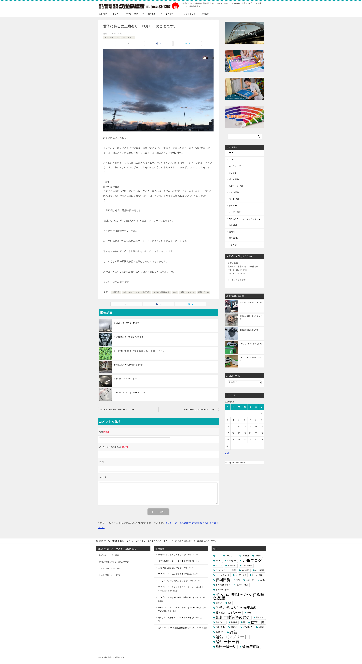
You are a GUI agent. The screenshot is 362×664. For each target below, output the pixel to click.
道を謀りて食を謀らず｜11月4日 (127, 323)
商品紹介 (152, 14)
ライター (233, 205)
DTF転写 (258, 556)
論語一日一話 (226, 646)
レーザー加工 (235, 212)
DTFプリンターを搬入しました (251, 358)
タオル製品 (234, 192)
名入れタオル (242, 585)
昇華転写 (234, 622)
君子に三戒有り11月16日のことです (128, 365)
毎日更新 (220, 627)
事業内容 (116, 14)
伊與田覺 (115, 292)
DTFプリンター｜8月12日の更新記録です (176, 597)
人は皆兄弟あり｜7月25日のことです (128, 337)
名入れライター (222, 590)
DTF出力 (245, 556)
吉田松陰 (250, 580)
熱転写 (232, 231)
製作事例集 (234, 238)
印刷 (238, 580)
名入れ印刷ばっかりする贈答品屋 (136, 292)
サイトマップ (189, 14)
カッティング (235, 166)
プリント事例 (132, 14)
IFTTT (218, 560)
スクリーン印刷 (236, 186)
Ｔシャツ (233, 245)
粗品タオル (220, 632)
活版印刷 (233, 225)
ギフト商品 (234, 179)
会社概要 (103, 14)
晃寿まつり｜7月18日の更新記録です (174, 628)
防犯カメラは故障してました (251, 302)
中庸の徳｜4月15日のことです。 (127, 379)
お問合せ (205, 14)
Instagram (231, 560)
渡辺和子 (248, 627)
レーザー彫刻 (257, 575)
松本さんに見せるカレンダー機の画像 (174, 617)
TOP (114, 541)
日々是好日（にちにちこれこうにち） (118, 38)
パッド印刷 (234, 199)
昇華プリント (220, 622)
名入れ (262, 580)
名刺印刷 (219, 603)
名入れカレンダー (223, 585)
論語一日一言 (203, 292)
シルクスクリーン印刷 (226, 570)
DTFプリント (231, 556)
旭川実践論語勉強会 (161, 292)
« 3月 (227, 453)
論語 (175, 292)
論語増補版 (251, 646)
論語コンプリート (188, 292)
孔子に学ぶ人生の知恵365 (236, 608)
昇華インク (260, 617)
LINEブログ (252, 560)
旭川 (249, 613)
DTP (231, 160)
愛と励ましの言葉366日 (228, 612)
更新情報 (170, 14)
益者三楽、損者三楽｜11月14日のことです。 (118, 410)
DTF (231, 153)
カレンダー (234, 173)
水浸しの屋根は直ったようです (251, 317)
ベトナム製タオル (222, 575)
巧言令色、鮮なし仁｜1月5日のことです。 (130, 393)
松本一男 (257, 622)
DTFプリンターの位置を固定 (251, 344)
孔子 (229, 603)
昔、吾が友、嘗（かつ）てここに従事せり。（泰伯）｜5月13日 (139, 351)
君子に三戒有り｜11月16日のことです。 (200, 410)
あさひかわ (232, 565)
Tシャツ (219, 565)
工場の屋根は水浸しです (249, 330)
